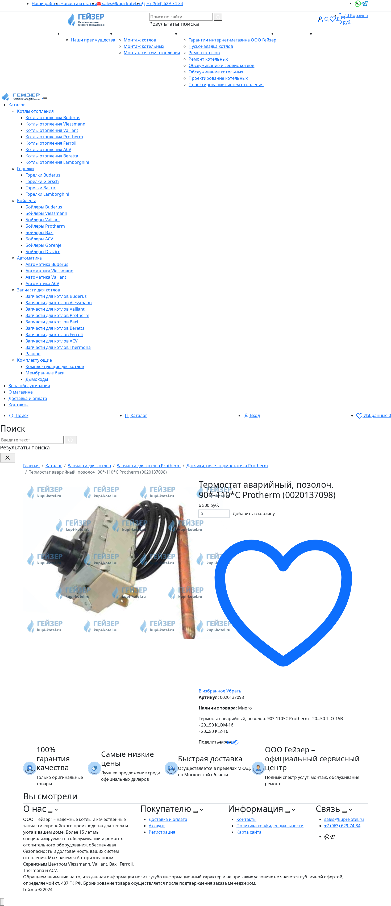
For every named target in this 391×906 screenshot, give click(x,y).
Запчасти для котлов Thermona (58, 347)
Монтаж (124, 33)
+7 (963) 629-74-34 (164, 3)
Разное (33, 354)
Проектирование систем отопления (226, 84)
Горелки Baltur (41, 188)
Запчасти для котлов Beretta (55, 328)
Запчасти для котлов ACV (52, 341)
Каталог (17, 105)
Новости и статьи (78, 3)
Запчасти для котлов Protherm (57, 315)
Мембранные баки (45, 373)
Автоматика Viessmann (49, 271)
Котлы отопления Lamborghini (57, 162)
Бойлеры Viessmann (46, 213)
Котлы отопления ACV (48, 149)
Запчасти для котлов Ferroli (54, 334)
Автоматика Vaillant (46, 277)
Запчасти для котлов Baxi (52, 322)
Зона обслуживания (29, 386)
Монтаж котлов (140, 40)
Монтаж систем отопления (152, 53)
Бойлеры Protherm (45, 226)
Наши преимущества (93, 40)
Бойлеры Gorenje (43, 245)
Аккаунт (157, 826)
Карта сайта (248, 832)
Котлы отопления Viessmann (55, 124)
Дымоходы (37, 379)
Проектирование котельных (218, 78)
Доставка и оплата (295, 33)
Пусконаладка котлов (211, 46)
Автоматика (29, 258)
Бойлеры (26, 200)
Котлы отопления (35, 111)
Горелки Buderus (43, 175)
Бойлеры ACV (39, 239)
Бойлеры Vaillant (43, 220)
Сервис (188, 33)
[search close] (7, 457)
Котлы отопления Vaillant (52, 130)
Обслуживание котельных (216, 72)
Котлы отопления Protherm (54, 137)
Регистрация (162, 832)
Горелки (25, 169)
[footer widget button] (50, 812)
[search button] (218, 17)
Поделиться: (212, 742)
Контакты (325, 33)
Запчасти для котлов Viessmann (59, 303)
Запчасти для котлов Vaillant (55, 309)
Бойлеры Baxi (39, 232)
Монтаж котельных (144, 46)
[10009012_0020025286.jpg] (129, 559)
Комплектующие (34, 360)
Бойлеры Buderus (44, 207)
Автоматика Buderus (47, 264)
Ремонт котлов (204, 53)
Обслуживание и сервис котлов (221, 65)
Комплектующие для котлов (55, 366)
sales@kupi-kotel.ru (121, 3)
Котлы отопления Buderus (53, 117)
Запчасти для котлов (38, 290)
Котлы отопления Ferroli (51, 143)
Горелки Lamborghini (47, 194)
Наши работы (46, 3)
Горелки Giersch (42, 181)
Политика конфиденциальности (269, 826)
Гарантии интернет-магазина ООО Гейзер (232, 40)
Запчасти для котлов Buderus (56, 296)
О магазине (75, 33)
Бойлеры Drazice (43, 251)
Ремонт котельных (208, 59)
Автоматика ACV (42, 283)
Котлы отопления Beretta (52, 156)
